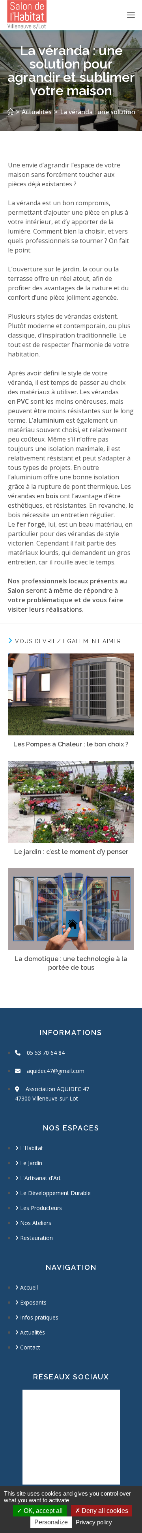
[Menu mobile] (131, 15)
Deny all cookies (104, 1510)
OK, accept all (42, 1510)
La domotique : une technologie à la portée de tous (71, 963)
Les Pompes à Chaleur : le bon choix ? (71, 744)
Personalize (51, 1522)
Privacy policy (94, 1522)
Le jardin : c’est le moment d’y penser (71, 852)
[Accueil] (10, 112)
